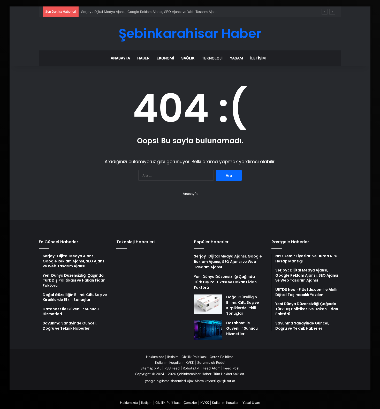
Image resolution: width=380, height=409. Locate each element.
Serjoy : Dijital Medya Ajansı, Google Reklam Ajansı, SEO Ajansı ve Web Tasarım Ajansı (149, 12)
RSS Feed (172, 368)
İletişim (258, 58)
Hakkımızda (155, 357)
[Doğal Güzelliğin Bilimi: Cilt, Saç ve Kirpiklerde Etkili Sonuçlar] (208, 304)
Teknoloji (212, 58)
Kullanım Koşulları (169, 362)
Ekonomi (165, 58)
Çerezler (190, 402)
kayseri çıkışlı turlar (220, 381)
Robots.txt (191, 368)
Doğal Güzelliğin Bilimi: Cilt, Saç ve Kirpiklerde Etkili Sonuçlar (242, 305)
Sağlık (188, 58)
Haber (143, 58)
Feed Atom (211, 368)
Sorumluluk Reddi (211, 362)
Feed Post (231, 368)
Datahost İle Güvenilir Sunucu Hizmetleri (242, 328)
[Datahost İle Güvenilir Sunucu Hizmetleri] (208, 330)
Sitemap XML (150, 368)
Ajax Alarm (195, 381)
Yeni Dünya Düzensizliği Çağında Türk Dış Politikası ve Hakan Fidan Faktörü (225, 282)
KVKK (190, 362)
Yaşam (236, 58)
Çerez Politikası (222, 357)
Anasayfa (120, 58)
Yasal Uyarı (251, 402)
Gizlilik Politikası (194, 357)
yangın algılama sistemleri (165, 381)
